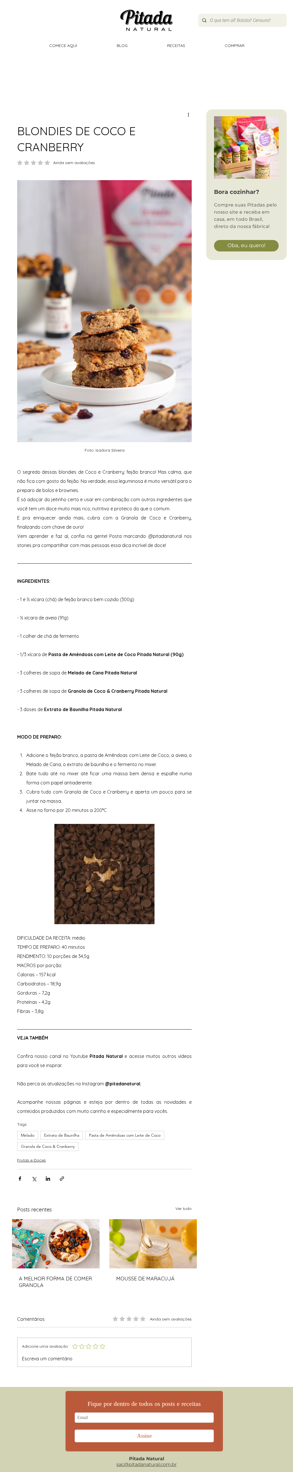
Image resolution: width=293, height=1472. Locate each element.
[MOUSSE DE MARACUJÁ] (153, 1243)
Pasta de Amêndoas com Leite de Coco (125, 1135)
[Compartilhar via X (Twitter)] (34, 1178)
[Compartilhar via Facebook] (20, 1178)
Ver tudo (183, 1208)
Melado (27, 1135)
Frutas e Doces (31, 1160)
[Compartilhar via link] (62, 1178)
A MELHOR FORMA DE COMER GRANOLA (55, 1281)
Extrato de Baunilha (61, 1135)
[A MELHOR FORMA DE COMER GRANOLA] (56, 1243)
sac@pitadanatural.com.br (146, 1464)
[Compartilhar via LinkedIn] (48, 1178)
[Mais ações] (188, 114)
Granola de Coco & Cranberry (48, 1146)
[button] (104, 874)
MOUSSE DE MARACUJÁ (145, 1278)
